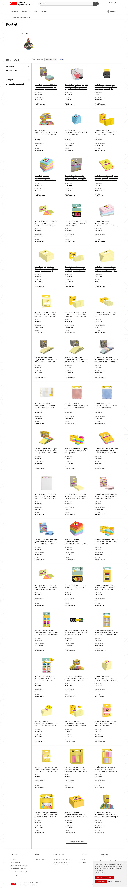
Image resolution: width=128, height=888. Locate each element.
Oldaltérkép (83, 862)
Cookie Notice (100, 873)
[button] (114, 881)
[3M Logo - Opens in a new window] (21, 4)
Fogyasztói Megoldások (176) (15, 84)
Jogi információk (22, 883)
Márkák (43, 11)
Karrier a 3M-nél (15, 862)
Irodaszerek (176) (11, 70)
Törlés (62, 59)
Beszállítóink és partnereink (18, 868)
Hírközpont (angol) (40, 859)
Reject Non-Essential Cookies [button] (104, 877)
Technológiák (15, 875)
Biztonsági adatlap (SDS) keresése (62, 859)
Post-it (50, 59)
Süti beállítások (40, 883)
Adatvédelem (31, 883)
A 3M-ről (13, 859)
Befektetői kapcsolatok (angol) (19, 865)
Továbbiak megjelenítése (76, 841)
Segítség (82, 859)
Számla (113, 12)
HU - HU (110, 2)
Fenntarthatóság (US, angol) (19, 871)
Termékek (14, 11)
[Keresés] (96, 4)
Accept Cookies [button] (101, 881)
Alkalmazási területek (29, 11)
